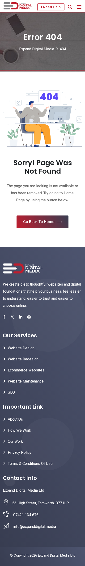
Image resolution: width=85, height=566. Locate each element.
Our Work (15, 441)
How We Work (19, 430)
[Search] (70, 7)
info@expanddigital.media (34, 526)
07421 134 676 (25, 515)
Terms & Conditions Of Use (30, 463)
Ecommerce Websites (26, 370)
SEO (11, 392)
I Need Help (51, 7)
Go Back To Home (38, 221)
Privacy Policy (19, 452)
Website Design (21, 348)
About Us (15, 419)
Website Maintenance (26, 381)
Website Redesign (23, 359)
